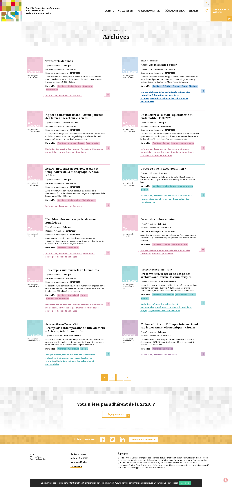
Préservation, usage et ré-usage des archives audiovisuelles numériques (165, 275)
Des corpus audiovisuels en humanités (72, 270)
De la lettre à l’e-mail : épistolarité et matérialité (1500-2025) (166, 116)
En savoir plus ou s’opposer (165, 483)
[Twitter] (112, 439)
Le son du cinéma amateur (158, 219)
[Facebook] (102, 439)
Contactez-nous (78, 454)
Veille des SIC (125, 10)
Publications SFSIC (149, 10)
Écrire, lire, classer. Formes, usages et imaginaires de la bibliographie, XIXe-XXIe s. (72, 172)
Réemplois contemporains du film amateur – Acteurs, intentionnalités (75, 329)
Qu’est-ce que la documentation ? (163, 168)
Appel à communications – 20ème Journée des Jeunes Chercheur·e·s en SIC (74, 116)
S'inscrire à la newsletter (144, 439)
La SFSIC (109, 10)
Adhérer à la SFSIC (79, 458)
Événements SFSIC (174, 10)
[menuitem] (109, 10)
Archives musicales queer (158, 65)
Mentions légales (78, 462)
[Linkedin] (122, 439)
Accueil (105, 30)
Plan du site (76, 466)
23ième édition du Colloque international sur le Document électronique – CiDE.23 (169, 325)
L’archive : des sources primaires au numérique (70, 220)
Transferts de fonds (59, 61)
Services (193, 10)
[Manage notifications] (226, 480)
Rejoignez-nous (116, 414)
